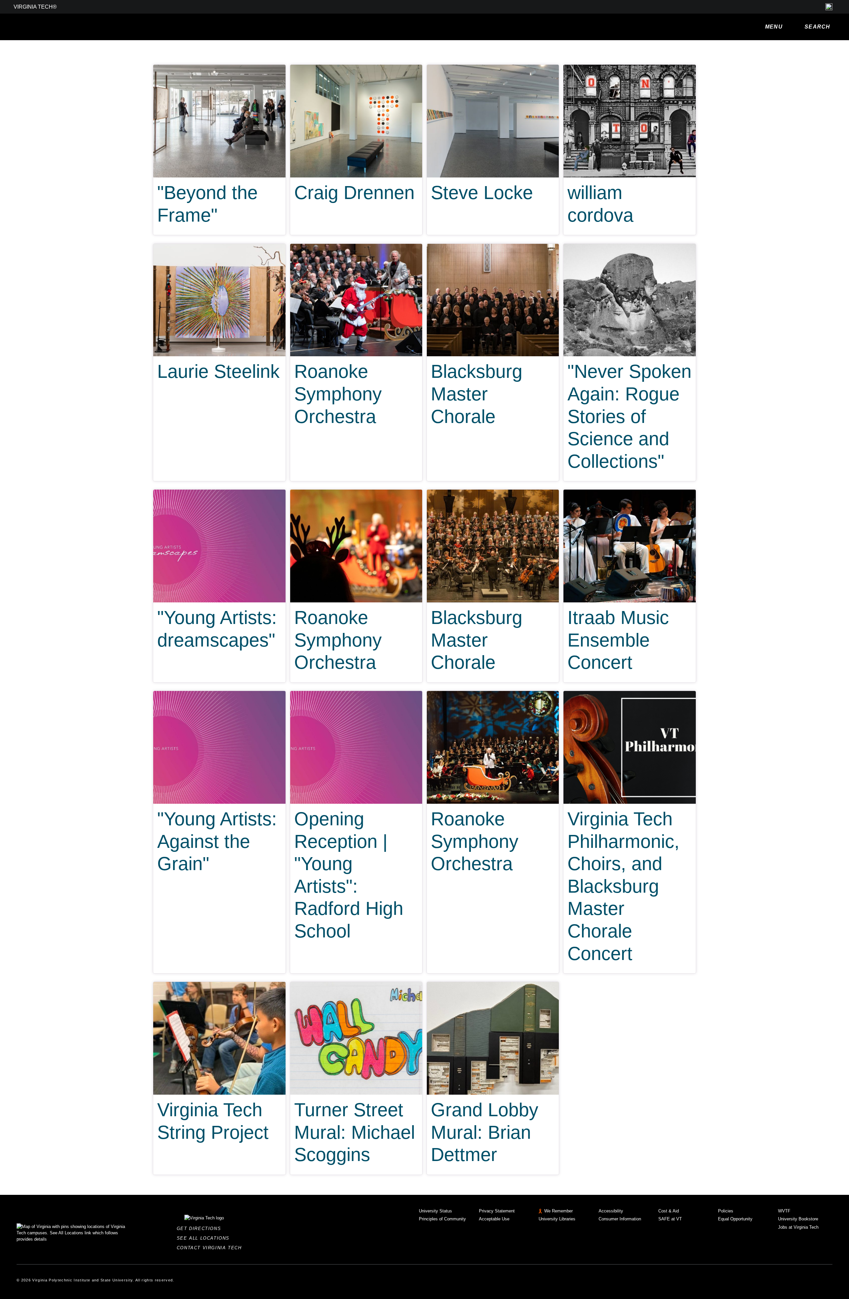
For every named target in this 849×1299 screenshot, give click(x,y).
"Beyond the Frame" (207, 204)
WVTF (784, 1210)
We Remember (558, 1210)
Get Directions (201, 1228)
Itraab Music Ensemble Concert (618, 640)
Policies (725, 1210)
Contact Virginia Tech (211, 1247)
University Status (435, 1210)
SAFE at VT (670, 1218)
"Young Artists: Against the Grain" (217, 841)
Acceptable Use (494, 1218)
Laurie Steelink (218, 371)
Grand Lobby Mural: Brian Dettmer (484, 1132)
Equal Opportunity (735, 1218)
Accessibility (611, 1210)
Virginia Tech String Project (213, 1121)
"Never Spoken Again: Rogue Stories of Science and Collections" (629, 416)
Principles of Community (442, 1218)
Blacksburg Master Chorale (476, 394)
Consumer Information (620, 1218)
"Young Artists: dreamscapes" (217, 628)
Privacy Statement (497, 1210)
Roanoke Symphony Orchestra (338, 394)
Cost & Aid (668, 1210)
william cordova (600, 204)
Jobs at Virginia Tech (798, 1227)
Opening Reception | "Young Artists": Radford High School (348, 874)
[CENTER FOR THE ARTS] (109, 26)
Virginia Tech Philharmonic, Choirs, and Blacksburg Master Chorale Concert (623, 886)
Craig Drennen (354, 192)
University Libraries (557, 1218)
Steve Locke (482, 192)
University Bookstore (798, 1218)
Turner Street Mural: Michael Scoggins (354, 1132)
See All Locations (205, 1238)
